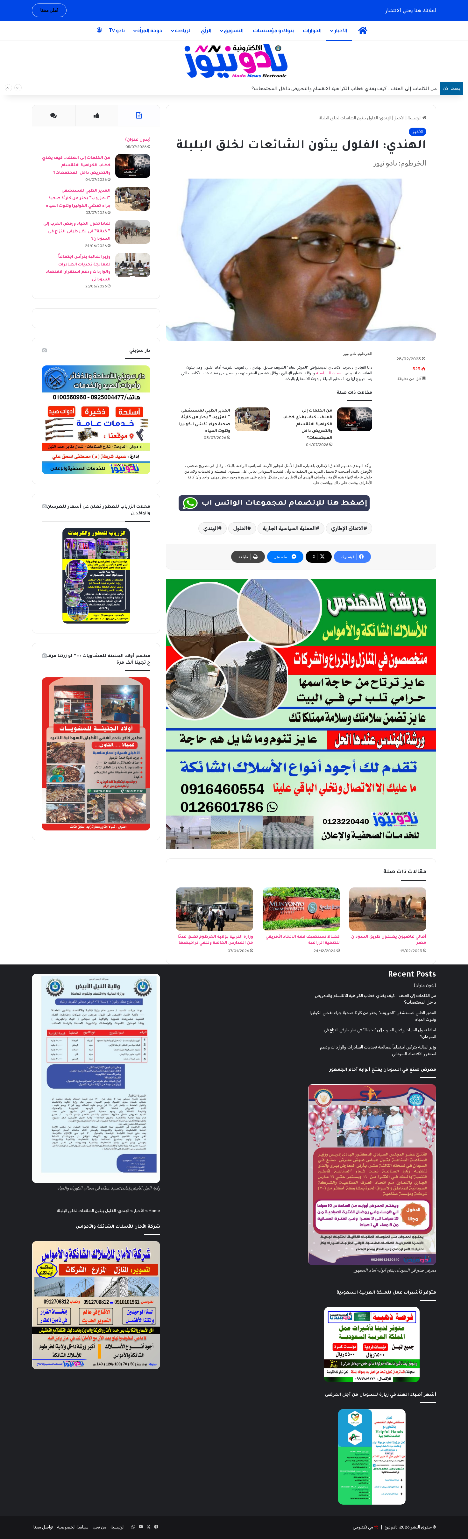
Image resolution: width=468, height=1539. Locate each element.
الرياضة (183, 30)
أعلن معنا (49, 10)
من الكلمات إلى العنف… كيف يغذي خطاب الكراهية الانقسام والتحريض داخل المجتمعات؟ (307, 425)
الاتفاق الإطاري (347, 528)
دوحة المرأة (149, 30)
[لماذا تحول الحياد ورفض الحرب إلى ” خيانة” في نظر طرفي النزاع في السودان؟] (132, 232)
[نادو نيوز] (234, 61)
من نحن (99, 1527)
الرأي (206, 30)
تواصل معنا (43, 1527)
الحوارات (312, 30)
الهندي (210, 528)
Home (154, 1210)
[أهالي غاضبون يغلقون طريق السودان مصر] (387, 909)
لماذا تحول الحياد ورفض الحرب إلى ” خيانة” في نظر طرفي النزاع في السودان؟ (76, 231)
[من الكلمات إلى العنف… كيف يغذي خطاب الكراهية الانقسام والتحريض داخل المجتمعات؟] (354, 419)
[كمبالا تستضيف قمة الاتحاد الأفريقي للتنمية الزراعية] (301, 909)
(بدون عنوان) (137, 140)
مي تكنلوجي (363, 1527)
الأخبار (340, 30)
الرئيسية (415, 118)
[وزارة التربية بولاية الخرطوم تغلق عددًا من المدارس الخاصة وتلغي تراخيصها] (214, 909)
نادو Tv (117, 30)
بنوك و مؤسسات (273, 30)
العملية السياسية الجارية (289, 528)
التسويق (234, 30)
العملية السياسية (330, 373)
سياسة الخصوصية (73, 1527)
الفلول (240, 528)
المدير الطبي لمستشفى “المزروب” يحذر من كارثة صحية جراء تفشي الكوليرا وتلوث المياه (347, 88)
